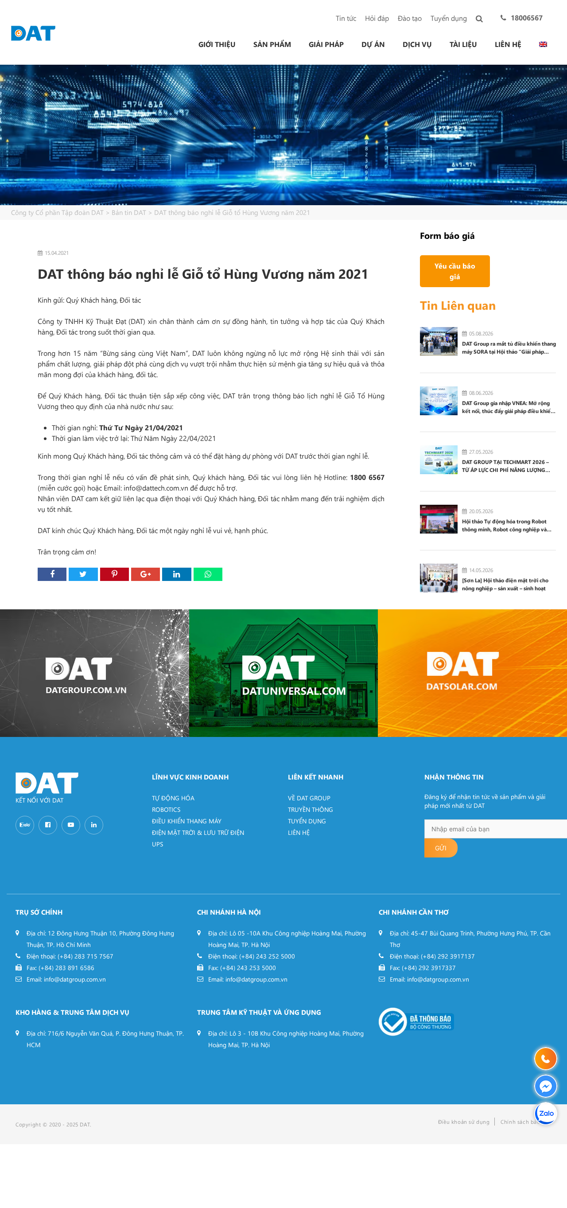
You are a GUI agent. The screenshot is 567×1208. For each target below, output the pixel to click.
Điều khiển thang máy (186, 821)
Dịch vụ (417, 44)
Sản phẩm (272, 44)
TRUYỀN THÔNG (310, 809)
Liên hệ (508, 44)
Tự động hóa (173, 798)
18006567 (527, 17)
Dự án (373, 44)
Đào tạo (410, 18)
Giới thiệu (217, 44)
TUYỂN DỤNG (307, 821)
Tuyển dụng (449, 18)
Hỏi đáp (377, 18)
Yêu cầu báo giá (455, 271)
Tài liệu (463, 44)
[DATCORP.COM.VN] (94, 673)
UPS (157, 844)
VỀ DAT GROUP (309, 798)
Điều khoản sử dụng (464, 1121)
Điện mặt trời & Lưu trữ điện (198, 832)
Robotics (166, 809)
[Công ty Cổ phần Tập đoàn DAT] (33, 32)
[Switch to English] (543, 44)
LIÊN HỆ (299, 832)
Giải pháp (326, 44)
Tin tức (346, 18)
